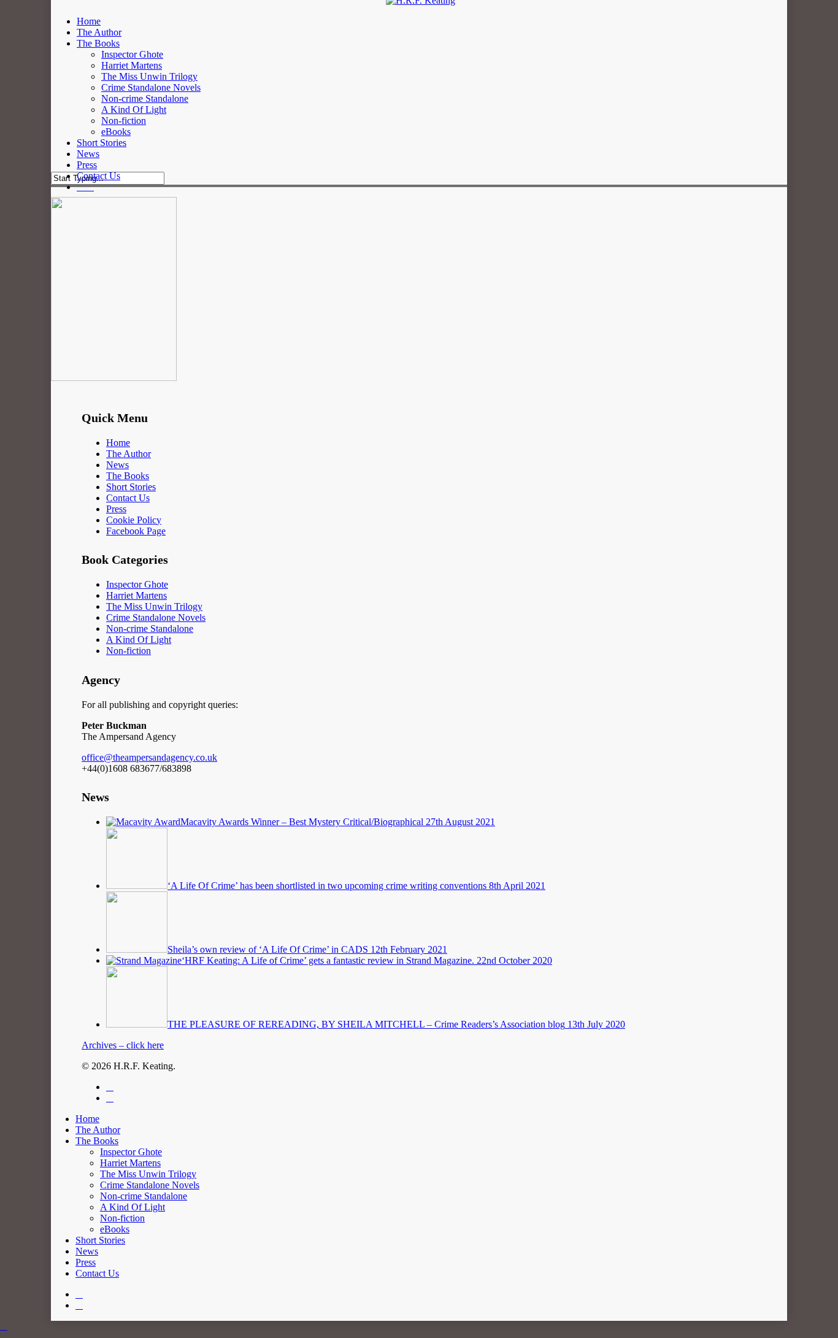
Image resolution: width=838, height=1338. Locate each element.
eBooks (114, 1229)
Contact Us (128, 498)
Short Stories (131, 487)
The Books (127, 476)
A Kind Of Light (138, 639)
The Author (128, 453)
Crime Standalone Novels (156, 617)
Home (118, 442)
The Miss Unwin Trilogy (154, 606)
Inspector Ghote (137, 584)
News (117, 464)
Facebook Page (136, 531)
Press (116, 509)
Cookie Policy (133, 520)
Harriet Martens (136, 595)
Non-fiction (128, 650)
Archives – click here (123, 1045)
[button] (3, 1326)
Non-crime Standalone (149, 628)
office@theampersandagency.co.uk (149, 757)
